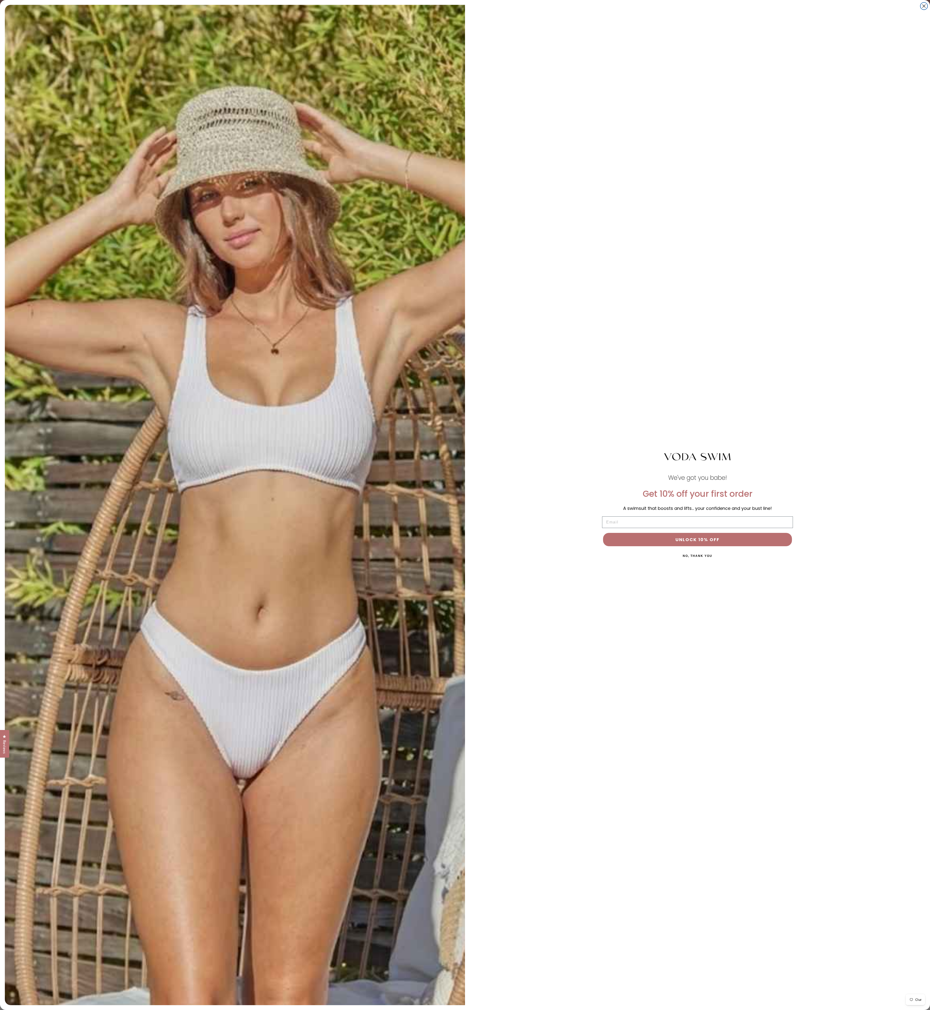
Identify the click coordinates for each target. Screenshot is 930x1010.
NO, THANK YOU (697, 556)
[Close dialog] (924, 6)
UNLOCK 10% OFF (697, 540)
